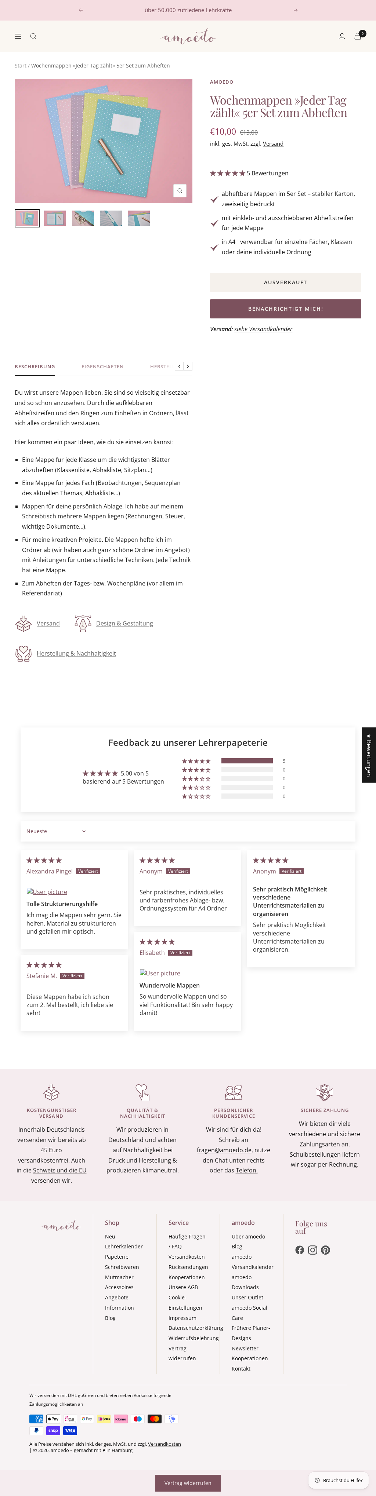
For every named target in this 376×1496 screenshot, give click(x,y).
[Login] (342, 36)
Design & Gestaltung (124, 623)
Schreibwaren (122, 1266)
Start (20, 65)
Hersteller (165, 367)
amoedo (222, 82)
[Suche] (33, 36)
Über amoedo (248, 1236)
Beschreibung (35, 367)
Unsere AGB (183, 1287)
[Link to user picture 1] (74, 891)
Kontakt (241, 1368)
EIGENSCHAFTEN (103, 367)
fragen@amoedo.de (224, 1150)
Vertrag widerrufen (188, 1482)
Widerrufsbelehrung (194, 1338)
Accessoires (119, 1287)
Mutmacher (119, 1277)
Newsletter (245, 1348)
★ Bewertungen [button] (369, 755)
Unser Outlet (247, 1297)
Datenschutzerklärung (196, 1327)
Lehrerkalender (124, 1246)
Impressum (182, 1317)
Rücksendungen (188, 1266)
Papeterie (117, 1256)
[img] (44, 860)
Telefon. (247, 1170)
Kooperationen (187, 1277)
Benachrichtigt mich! (285, 308)
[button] (228, 173)
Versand (273, 143)
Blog (110, 1317)
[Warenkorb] (357, 36)
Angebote (117, 1297)
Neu (110, 1236)
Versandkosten (187, 1256)
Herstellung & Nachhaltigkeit (76, 653)
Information (119, 1307)
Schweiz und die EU (60, 1170)
